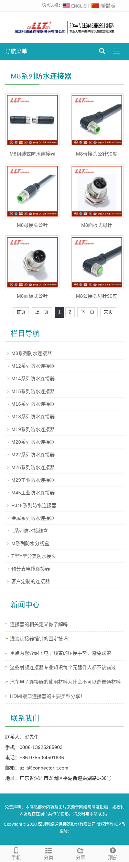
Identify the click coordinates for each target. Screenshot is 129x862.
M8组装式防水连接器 (32, 154)
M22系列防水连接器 (33, 454)
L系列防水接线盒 (29, 530)
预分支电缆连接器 (30, 568)
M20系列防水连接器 (33, 442)
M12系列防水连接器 (33, 366)
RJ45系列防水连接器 (33, 505)
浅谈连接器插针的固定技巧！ (41, 638)
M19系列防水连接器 (33, 429)
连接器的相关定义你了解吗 (39, 624)
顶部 (113, 857)
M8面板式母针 (96, 225)
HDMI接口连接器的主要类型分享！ (47, 696)
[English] (76, 5)
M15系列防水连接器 (33, 391)
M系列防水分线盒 (30, 543)
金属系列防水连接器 (33, 518)
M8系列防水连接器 (31, 353)
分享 (80, 857)
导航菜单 (16, 51)
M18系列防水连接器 (33, 416)
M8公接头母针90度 (96, 296)
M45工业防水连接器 (33, 492)
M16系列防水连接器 (33, 404)
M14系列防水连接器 (33, 378)
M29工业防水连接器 (33, 480)
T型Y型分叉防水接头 (33, 556)
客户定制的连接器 (30, 581)
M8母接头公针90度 (96, 154)
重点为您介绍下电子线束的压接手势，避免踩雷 (60, 653)
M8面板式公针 (32, 296)
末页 (108, 312)
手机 (16, 857)
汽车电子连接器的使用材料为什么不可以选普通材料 (65, 682)
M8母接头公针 (32, 225)
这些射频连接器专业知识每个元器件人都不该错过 (63, 667)
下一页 (87, 312)
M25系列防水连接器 (33, 467)
